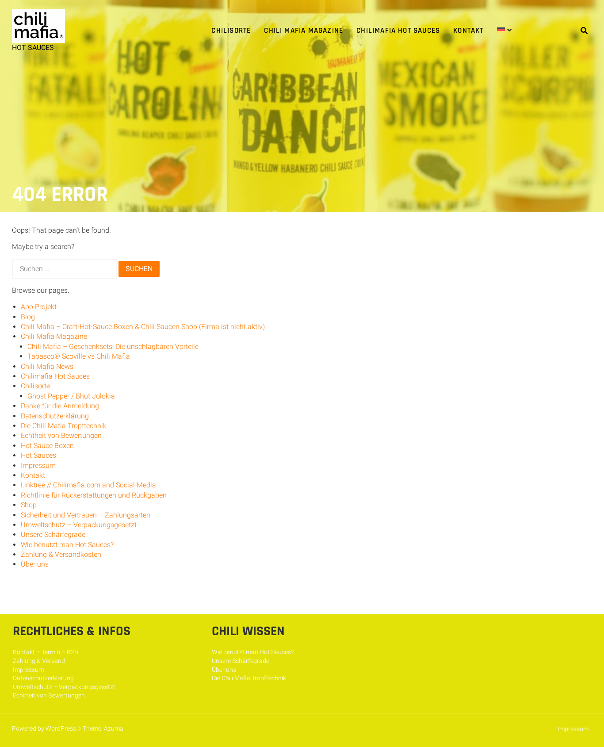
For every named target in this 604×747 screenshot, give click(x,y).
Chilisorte (231, 30)
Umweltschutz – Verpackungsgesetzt (79, 525)
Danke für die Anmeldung (60, 406)
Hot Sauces (38, 455)
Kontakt (468, 30)
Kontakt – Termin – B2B (45, 651)
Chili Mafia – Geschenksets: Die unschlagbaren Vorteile (113, 346)
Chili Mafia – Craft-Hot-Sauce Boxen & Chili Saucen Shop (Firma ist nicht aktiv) (143, 326)
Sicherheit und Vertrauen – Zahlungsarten (85, 515)
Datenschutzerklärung (55, 416)
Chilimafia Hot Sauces (398, 30)
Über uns (35, 564)
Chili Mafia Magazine (303, 30)
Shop (29, 505)
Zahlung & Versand (39, 660)
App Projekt (39, 307)
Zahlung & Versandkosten (61, 554)
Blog (28, 317)
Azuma (113, 728)
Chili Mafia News (47, 366)
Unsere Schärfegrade (53, 534)
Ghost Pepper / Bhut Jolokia (71, 396)
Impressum (38, 465)
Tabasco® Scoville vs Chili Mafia (78, 356)
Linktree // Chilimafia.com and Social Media (88, 485)
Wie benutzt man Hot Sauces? (67, 544)
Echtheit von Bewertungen (61, 435)
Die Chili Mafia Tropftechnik (64, 425)
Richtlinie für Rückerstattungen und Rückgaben (94, 495)
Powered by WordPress (44, 728)
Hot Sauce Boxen (47, 445)
